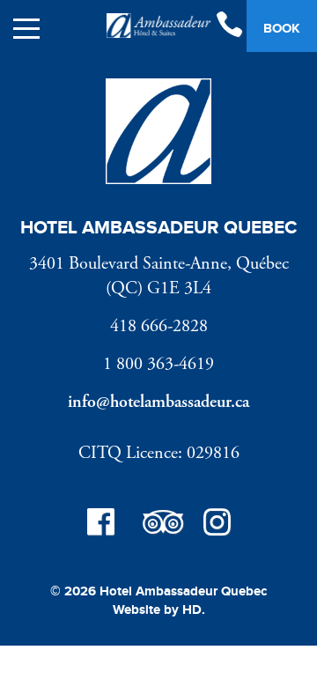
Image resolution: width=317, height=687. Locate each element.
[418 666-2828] (229, 26)
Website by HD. (159, 610)
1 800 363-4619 (158, 364)
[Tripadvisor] (158, 525)
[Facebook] (100, 525)
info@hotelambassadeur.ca (158, 402)
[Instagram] (216, 525)
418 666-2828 (159, 326)
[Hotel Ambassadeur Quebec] (158, 28)
